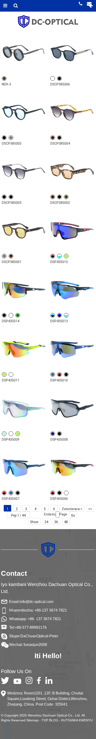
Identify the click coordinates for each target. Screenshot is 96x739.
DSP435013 (59, 321)
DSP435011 (10, 380)
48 (66, 522)
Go (73, 515)
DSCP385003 (11, 203)
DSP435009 (10, 439)
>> (90, 509)
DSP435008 (59, 439)
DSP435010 (59, 380)
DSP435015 (59, 262)
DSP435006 (59, 499)
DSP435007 (10, 499)
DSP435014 (10, 321)
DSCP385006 (60, 84)
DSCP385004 (60, 143)
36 (56, 522)
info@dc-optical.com (36, 602)
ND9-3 (6, 84)
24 (46, 522)
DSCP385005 (11, 143)
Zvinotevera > (72, 509)
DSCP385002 (60, 203)
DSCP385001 (11, 262)
